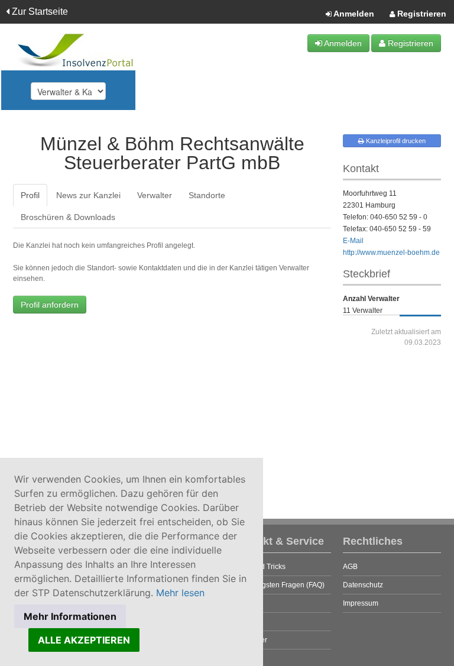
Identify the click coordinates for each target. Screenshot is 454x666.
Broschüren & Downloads (68, 217)
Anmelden (353, 13)
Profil (30, 195)
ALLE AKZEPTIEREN (84, 640)
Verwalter (154, 195)
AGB (350, 566)
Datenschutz (363, 585)
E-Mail (353, 241)
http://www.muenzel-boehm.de (391, 252)
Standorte (207, 195)
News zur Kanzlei (88, 195)
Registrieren (420, 13)
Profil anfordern (50, 304)
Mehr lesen (180, 593)
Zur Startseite (38, 12)
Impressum (360, 603)
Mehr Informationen (70, 616)
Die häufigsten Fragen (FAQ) (279, 585)
